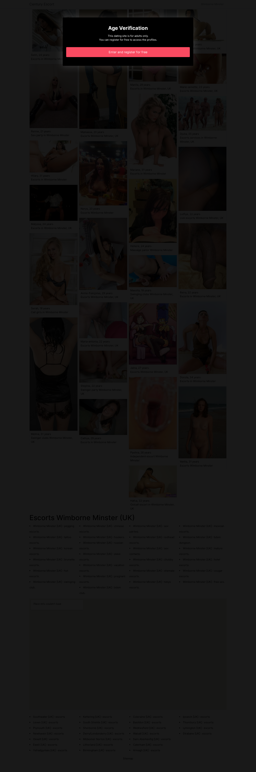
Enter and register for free (128, 52)
